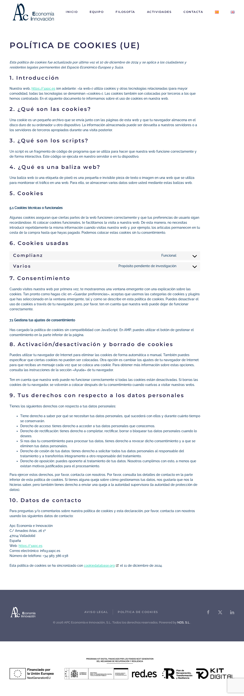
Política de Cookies (138, 612)
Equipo (97, 12)
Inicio (72, 12)
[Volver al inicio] (33, 12)
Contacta (193, 12)
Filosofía (125, 12)
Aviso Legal (96, 612)
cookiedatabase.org (99, 565)
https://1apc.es (43, 88)
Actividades (159, 12)
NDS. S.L (183, 622)
